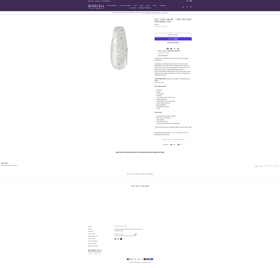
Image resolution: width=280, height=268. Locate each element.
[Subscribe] (135, 234)
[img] (159, 27)
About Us (90, 1)
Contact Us (97, 1)
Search (90, 226)
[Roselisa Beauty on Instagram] (115, 239)
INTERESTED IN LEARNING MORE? (173, 139)
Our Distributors (106, 1)
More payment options (173, 42)
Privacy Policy (91, 238)
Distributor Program (93, 245)
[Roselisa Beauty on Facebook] (118, 239)
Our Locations (91, 233)
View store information (163, 55)
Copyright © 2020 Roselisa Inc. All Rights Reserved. (140, 262)
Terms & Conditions (93, 241)
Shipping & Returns (93, 236)
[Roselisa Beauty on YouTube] (121, 239)
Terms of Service (92, 243)
